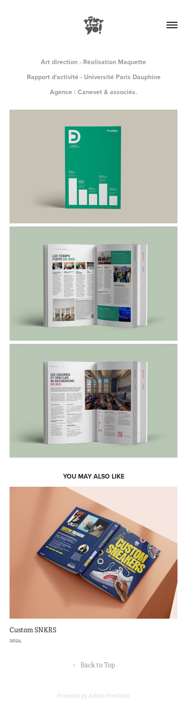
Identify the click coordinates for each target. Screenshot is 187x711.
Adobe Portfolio (109, 696)
